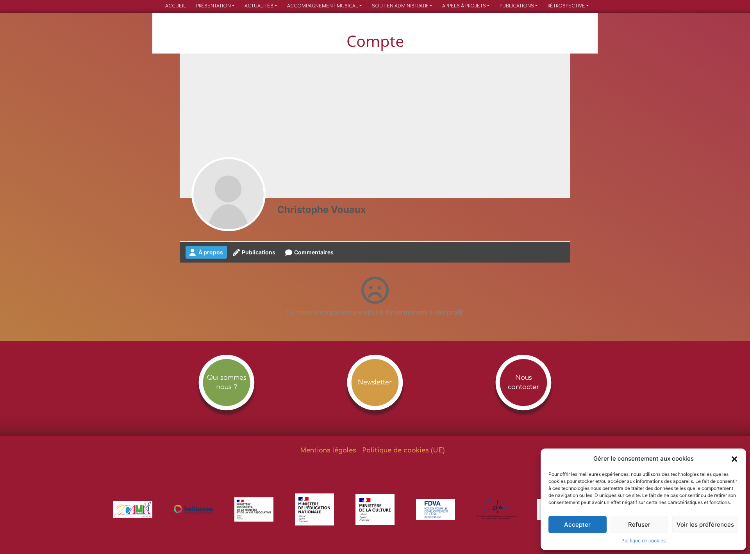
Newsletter (375, 382)
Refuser (639, 524)
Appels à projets (464, 6)
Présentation (213, 6)
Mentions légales (328, 450)
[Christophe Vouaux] (228, 194)
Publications (517, 6)
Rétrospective (566, 6)
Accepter (577, 524)
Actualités (259, 6)
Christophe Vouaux (321, 209)
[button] (734, 459)
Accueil (175, 6)
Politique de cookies (643, 540)
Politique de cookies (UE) (403, 450)
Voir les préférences (705, 524)
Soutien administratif (400, 6)
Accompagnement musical (322, 6)
